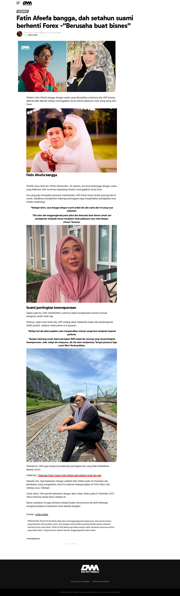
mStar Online (41, 514)
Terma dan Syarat (100, 581)
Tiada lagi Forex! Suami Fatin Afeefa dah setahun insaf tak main (69, 475)
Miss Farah (32, 35)
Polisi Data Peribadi (80, 581)
